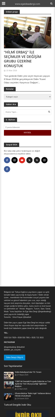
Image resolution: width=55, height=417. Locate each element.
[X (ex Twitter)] (29, 160)
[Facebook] (7, 160)
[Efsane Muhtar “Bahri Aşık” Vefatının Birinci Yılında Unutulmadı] (9, 397)
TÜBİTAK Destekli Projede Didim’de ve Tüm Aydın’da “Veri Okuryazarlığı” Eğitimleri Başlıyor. (33, 383)
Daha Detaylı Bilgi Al (14, 357)
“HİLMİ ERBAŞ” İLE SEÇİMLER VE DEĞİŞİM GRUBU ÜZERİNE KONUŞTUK (22, 59)
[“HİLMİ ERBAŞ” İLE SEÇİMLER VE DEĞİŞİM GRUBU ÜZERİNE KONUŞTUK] (27, 32)
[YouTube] (22, 160)
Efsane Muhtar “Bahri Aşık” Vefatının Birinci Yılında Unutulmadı (33, 394)
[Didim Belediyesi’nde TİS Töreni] (9, 375)
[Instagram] (14, 160)
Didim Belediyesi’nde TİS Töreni (28, 372)
